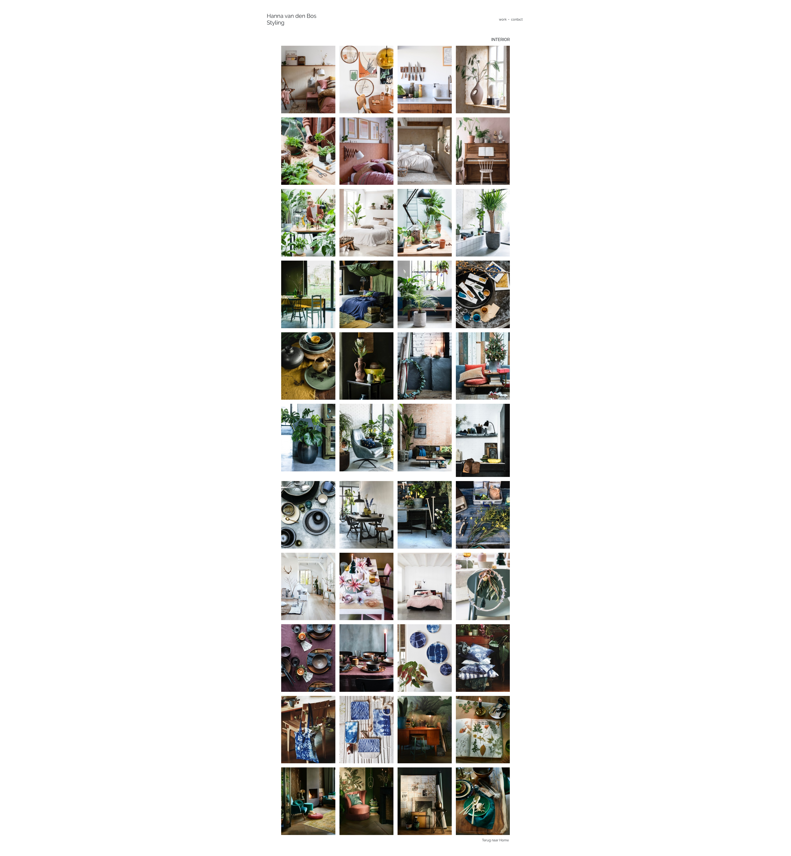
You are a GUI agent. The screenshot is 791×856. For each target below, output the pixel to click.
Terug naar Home (495, 840)
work (503, 19)
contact (517, 19)
